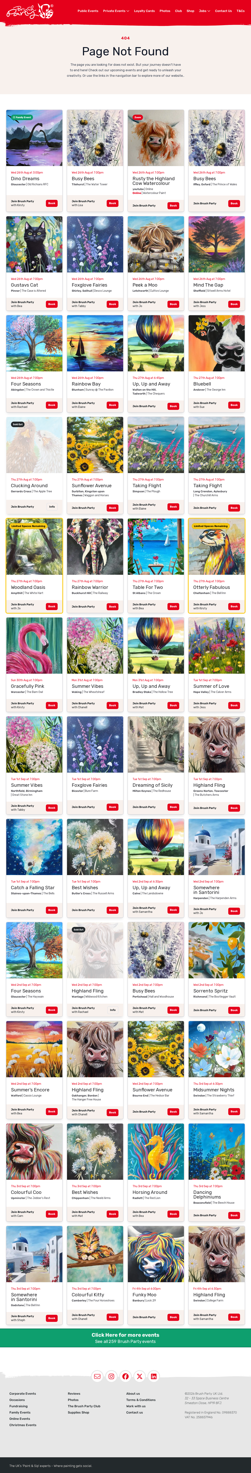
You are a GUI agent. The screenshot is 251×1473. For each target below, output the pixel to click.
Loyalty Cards (144, 11)
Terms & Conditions (141, 1400)
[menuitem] (88, 11)
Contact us (134, 1412)
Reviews (74, 1393)
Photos (165, 11)
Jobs (203, 11)
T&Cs (241, 11)
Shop (190, 11)
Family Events (20, 1412)
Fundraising (18, 1406)
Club (178, 11)
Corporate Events (22, 1393)
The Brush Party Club (84, 1406)
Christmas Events (22, 1425)
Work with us (136, 1406)
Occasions (17, 1400)
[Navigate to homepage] (42, 11)
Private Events (114, 11)
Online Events (19, 1419)
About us (133, 1393)
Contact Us (223, 11)
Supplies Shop (78, 1412)
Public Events (88, 11)
